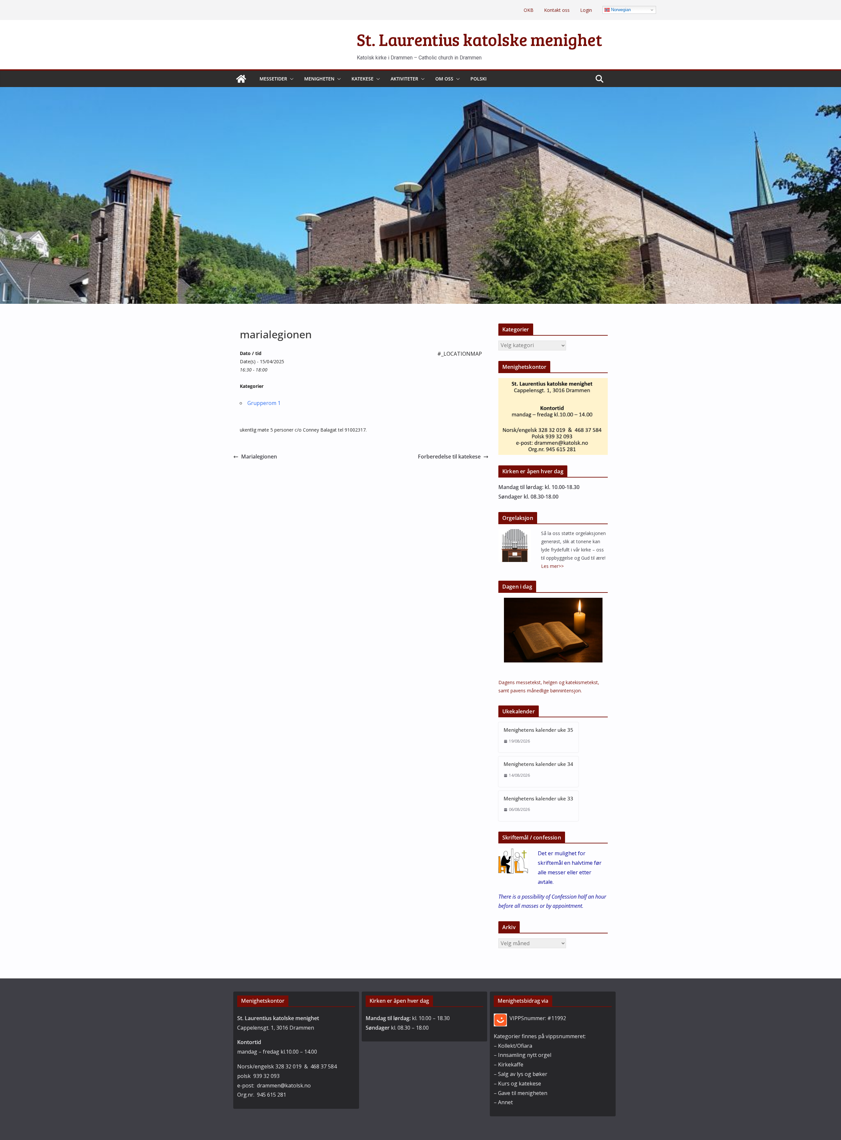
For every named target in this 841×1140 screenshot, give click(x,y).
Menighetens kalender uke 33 (538, 798)
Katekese (363, 79)
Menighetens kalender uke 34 (538, 764)
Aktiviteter (404, 79)
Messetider (273, 79)
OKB (529, 10)
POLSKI (478, 79)
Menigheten (319, 79)
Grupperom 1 (264, 403)
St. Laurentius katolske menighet (479, 39)
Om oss (444, 79)
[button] (290, 78)
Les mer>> (552, 566)
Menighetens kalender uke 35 (538, 729)
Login (586, 10)
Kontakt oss (557, 10)
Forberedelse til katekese (449, 456)
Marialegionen (259, 456)
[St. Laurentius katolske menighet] (241, 79)
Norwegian (620, 9)
